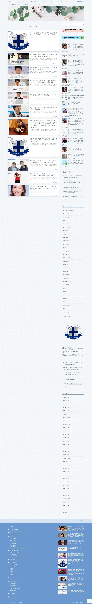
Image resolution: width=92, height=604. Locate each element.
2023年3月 (66, 448)
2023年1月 (66, 454)
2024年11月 (67, 397)
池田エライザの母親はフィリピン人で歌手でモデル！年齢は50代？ (76, 149)
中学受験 (51, 1)
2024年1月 (66, 414)
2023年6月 (66, 437)
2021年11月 (67, 502)
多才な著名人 (27, 4)
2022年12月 (67, 458)
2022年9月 (66, 468)
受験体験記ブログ (68, 261)
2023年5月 (66, 441)
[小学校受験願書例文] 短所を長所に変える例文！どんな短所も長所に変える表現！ (76, 97)
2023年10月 (67, 424)
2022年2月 (66, 492)
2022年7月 (66, 475)
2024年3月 (66, 407)
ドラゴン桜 (66, 223)
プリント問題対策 (68, 227)
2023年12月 (67, 417)
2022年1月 (66, 495)
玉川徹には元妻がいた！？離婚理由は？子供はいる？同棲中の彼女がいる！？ (73, 181)
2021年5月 (66, 505)
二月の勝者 (66, 244)
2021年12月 (67, 498)
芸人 (65, 301)
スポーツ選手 (67, 217)
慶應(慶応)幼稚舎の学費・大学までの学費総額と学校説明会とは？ (76, 156)
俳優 (65, 247)
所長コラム (66, 288)
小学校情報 (66, 278)
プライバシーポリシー (13, 602)
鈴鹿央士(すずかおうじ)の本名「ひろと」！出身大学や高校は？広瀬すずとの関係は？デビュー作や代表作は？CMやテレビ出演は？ (73, 47)
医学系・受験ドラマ (14, 4)
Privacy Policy (22, 1)
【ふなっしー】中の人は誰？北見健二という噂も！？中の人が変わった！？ (73, 176)
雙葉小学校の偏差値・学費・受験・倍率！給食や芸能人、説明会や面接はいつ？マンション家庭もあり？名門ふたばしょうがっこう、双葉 (72, 132)
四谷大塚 (66, 264)
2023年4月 (66, 444)
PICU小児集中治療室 (69, 210)
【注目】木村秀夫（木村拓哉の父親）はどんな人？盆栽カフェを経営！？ (73, 187)
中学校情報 (66, 240)
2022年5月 (66, 481)
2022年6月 (66, 478)
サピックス (66, 213)
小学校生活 (66, 281)
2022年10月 (67, 465)
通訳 (65, 308)
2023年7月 (66, 434)
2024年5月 (66, 400)
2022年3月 (66, 488)
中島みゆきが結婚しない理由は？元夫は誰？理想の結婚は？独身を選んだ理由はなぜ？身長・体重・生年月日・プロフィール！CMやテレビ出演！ (72, 81)
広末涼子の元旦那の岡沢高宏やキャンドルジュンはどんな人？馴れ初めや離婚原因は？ (73, 198)
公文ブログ (66, 251)
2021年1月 (66, 509)
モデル (65, 234)
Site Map (12, 1)
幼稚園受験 (33, 1)
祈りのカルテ (67, 295)
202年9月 (66, 512)
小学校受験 (42, 1)
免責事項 (20, 602)
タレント (66, 220)
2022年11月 (67, 461)
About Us (37, 4)
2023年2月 (66, 451)
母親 (65, 291)
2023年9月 (66, 427)
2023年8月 (66, 431)
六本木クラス (67, 254)
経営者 (65, 298)
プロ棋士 (66, 230)
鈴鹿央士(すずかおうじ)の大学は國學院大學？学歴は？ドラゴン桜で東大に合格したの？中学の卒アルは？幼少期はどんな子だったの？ (73, 141)
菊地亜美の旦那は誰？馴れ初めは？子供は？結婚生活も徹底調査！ (73, 192)
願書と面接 (66, 312)
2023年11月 (67, 420)
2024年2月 (66, 410)
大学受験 (59, 1)
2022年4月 (66, 485)
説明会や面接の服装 (69, 305)
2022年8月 (66, 471)
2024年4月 (66, 404)
